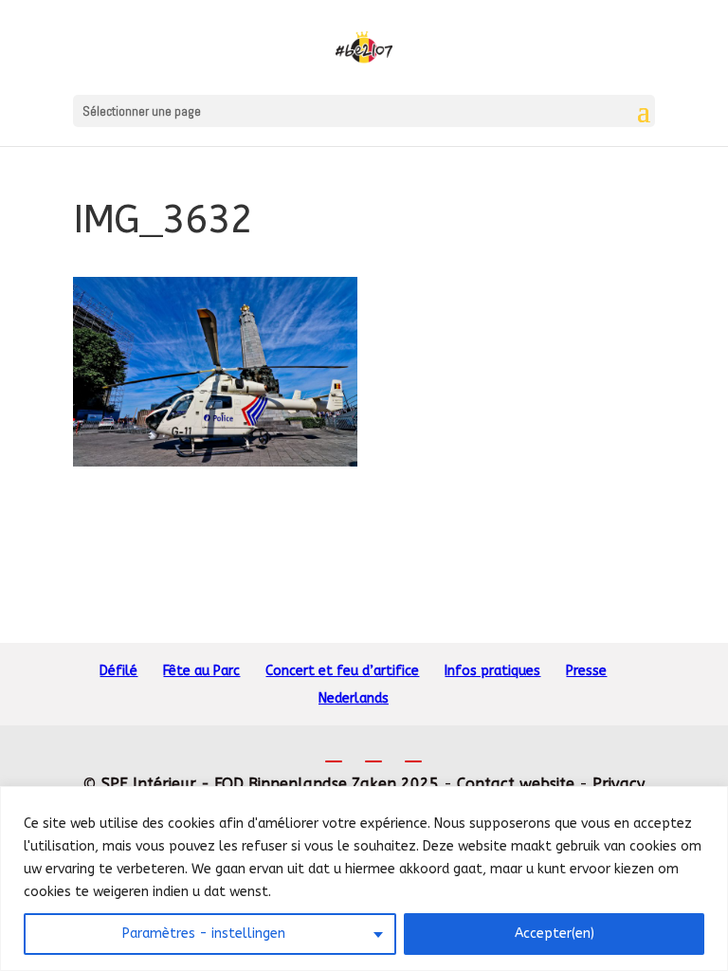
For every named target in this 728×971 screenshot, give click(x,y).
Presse (586, 671)
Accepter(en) (554, 933)
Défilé (118, 671)
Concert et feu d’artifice (342, 671)
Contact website (515, 784)
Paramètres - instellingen (203, 933)
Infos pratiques (492, 671)
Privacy (618, 784)
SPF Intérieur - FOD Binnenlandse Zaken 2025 (270, 784)
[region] (364, 878)
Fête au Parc (201, 671)
